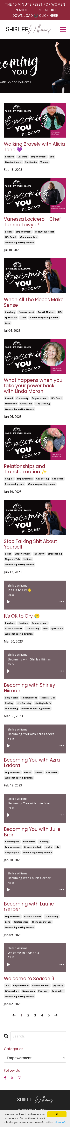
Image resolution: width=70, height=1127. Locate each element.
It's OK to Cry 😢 (22, 616)
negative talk (12, 559)
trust (23, 317)
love (7, 922)
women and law (28, 237)
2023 (7, 985)
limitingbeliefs (43, 703)
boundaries (29, 841)
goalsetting (42, 478)
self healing (11, 708)
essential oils (47, 697)
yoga (7, 323)
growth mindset (46, 312)
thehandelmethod (42, 922)
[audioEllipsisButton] (61, 602)
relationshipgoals (14, 484)
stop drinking (42, 403)
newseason (28, 991)
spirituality (31, 162)
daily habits (11, 697)
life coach (10, 237)
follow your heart (44, 231)
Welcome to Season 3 (29, 979)
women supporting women (19, 242)
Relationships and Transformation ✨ (25, 469)
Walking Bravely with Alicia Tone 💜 (34, 147)
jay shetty (39, 553)
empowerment (38, 156)
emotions (23, 623)
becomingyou (12, 841)
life (52, 156)
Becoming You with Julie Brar (32, 832)
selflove (27, 559)
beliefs (8, 231)
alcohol (9, 398)
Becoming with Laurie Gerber (29, 906)
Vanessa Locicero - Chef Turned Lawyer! (32, 222)
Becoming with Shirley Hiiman (29, 688)
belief (8, 553)
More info (60, 1122)
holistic (39, 772)
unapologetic (12, 852)
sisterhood (11, 403)
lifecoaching (55, 553)
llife (45, 628)
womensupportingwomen (41, 484)
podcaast (43, 991)
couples (9, 478)
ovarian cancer (13, 162)
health (27, 772)
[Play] (8, 602)
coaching (22, 156)
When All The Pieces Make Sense (34, 302)
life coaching (24, 703)
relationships (21, 922)
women (44, 162)
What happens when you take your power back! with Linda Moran (33, 386)
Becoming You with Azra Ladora (32, 763)
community (22, 398)
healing (9, 703)
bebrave (9, 156)
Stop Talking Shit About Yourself (30, 544)
